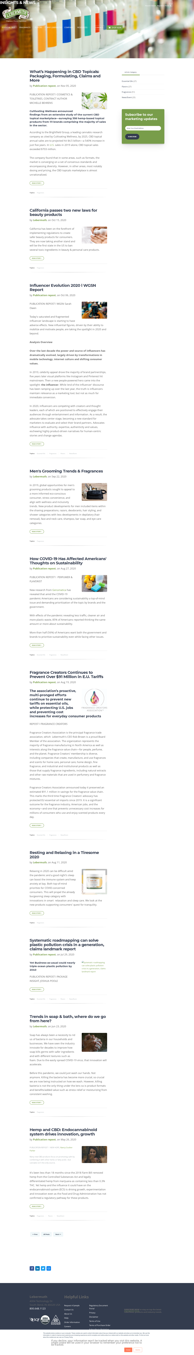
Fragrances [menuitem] (25, 27)
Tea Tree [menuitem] (6, 50)
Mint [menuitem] (5, 45)
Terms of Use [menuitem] (94, 1321)
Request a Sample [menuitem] (86, 45)
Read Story (36, 183)
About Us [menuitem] (68, 1314)
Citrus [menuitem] (6, 33)
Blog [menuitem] (80, 50)
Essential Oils (41, 453)
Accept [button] (128, 1350)
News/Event (73, 453)
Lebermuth (40, 220)
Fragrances (40, 193)
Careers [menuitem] (69, 56)
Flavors (63, 453)
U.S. (52, 145)
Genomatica (59, 590)
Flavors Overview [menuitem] (44, 33)
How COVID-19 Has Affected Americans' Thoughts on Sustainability (68, 560)
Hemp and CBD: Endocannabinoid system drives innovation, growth (63, 1131)
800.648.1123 (38, 1308)
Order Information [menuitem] (72, 1322)
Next (57, 1234)
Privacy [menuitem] (92, 1312)
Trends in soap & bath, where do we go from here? (68, 1018)
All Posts (46, 1234)
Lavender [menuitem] (7, 39)
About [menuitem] (68, 33)
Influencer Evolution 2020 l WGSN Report (63, 287)
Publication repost (44, 85)
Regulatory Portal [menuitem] (87, 39)
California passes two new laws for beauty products (63, 212)
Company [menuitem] (68, 27)
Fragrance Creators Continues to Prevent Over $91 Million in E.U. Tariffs (66, 674)
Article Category (131, 72)
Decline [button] (138, 1350)
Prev (35, 1234)
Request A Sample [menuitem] (71, 1305)
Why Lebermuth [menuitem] (54, 27)
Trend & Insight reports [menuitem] (31, 33)
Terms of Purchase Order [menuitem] (99, 1325)
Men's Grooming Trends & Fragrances (66, 471)
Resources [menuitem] (82, 27)
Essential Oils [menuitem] (8, 27)
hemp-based (86, 118)
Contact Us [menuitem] (69, 1309)
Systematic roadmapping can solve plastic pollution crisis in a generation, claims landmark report (67, 944)
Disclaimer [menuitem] (93, 1317)
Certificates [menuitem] (83, 33)
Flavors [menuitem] (38, 27)
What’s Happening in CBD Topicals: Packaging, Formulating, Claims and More (65, 76)
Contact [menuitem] (99, 27)
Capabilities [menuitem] (70, 39)
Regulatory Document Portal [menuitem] (98, 1307)
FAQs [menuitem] (80, 56)
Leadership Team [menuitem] (73, 50)
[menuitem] (114, 27)
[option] (68, 1261)
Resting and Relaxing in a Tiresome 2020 (64, 854)
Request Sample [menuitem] (150, 6)
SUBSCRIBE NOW (131, 1309)
